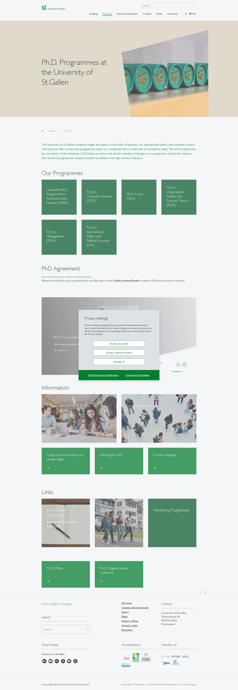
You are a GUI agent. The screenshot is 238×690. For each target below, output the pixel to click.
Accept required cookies (119, 352)
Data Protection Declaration (103, 375)
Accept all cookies (119, 343)
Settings (117, 361)
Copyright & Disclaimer (137, 375)
